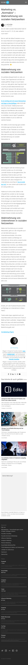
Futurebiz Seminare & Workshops (9, 536)
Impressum (4, 552)
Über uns (3, 527)
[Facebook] (8, 374)
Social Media (9, 408)
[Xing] (17, 374)
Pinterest (3, 635)
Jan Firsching (9, 24)
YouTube (3, 626)
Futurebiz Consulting (14, 359)
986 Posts (3, 572)
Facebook (3, 561)
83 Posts (3, 609)
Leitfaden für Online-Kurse (7, 549)
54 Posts (3, 637)
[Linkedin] (13, 374)
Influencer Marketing (6, 538)
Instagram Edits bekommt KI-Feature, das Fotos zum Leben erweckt (13, 399)
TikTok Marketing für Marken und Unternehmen (12, 547)
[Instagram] (10, 374)
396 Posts (3, 581)
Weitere (25, 379)
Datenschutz (4, 554)
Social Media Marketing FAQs (8, 545)
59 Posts (3, 618)
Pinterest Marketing (6, 542)
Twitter (2, 589)
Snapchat (3, 607)
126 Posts (3, 591)
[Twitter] (15, 374)
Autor (24, 351)
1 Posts (3, 563)
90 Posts (3, 600)
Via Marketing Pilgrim (7, 332)
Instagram (3, 408)
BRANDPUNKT (11, 354)
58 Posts (3, 628)
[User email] (19, 374)
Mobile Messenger (5, 617)
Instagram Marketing (6, 540)
